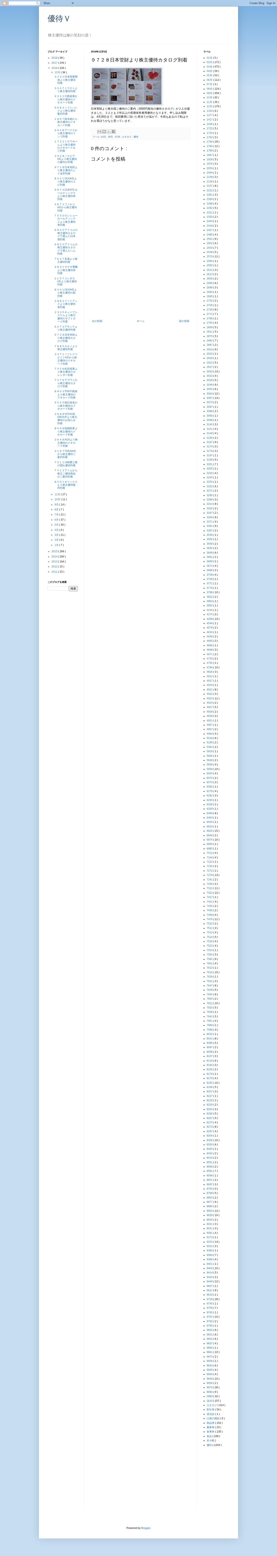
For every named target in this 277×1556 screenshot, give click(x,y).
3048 (210, 384)
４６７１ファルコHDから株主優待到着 (65, 207)
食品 (210, 1436)
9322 (210, 1246)
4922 (210, 693)
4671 (210, 654)
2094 (210, 172)
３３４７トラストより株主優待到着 (65, 90)
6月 (57, 519)
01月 (210, 57)
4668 (210, 649)
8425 (210, 1148)
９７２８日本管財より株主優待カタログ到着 (65, 338)
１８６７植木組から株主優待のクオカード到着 (65, 122)
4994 (210, 733)
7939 (210, 1012)
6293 (210, 800)
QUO (210, 1400)
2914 (210, 349)
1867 (210, 155)
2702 (210, 300)
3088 (210, 411)
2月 (57, 539)
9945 (210, 1369)
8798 (210, 1193)
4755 (210, 662)
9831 (210, 1334)
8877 (210, 1202)
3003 (210, 371)
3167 (210, 442)
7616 (210, 972)
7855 (210, 998)
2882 (210, 340)
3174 (210, 446)
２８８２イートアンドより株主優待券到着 (65, 304)
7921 (210, 1003)
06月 (210, 79)
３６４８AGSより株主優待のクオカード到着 (66, 442)
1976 (210, 163)
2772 (210, 314)
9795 (210, 1325)
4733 (210, 658)
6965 (210, 844)
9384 (210, 1255)
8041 (210, 1038)
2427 (210, 230)
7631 (210, 981)
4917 (210, 680)
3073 (210, 402)
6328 (210, 804)
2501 (210, 238)
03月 (104, 136)
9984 (210, 1392)
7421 (210, 901)
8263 (210, 1109)
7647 (210, 985)
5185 (210, 742)
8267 (210, 1118)
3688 (210, 570)
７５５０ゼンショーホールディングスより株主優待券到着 (65, 220)
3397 (210, 530)
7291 (210, 879)
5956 (210, 764)
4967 (210, 729)
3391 (210, 526)
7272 (210, 870)
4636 (210, 636)
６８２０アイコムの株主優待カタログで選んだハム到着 (65, 249)
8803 (210, 1197)
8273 (210, 1126)
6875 (210, 839)
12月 (58, 72)
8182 (210, 1082)
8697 (210, 1184)
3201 (210, 464)
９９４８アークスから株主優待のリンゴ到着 (65, 133)
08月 (210, 88)
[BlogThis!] (104, 131)
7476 (210, 919)
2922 (210, 362)
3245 (210, 477)
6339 (210, 808)
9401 (210, 1263)
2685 (210, 283)
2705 (210, 305)
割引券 (211, 1409)
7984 (210, 1025)
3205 (210, 468)
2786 (210, 318)
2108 (210, 177)
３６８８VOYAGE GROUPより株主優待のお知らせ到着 (65, 419)
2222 (210, 190)
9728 (118, 136)
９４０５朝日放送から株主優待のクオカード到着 (65, 405)
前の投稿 (184, 321)
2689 (210, 287)
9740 (210, 1303)
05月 (210, 75)
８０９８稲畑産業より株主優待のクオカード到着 (65, 431)
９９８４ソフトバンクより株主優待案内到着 (65, 110)
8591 (210, 1171)
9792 (210, 1321)
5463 (210, 747)
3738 (210, 579)
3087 (210, 406)
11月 (58, 494)
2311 (210, 212)
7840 (210, 994)
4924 (210, 702)
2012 (55, 566)
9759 (210, 1307)
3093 (210, 415)
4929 (210, 716)
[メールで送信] (99, 131)
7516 (210, 941)
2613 (210, 274)
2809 (210, 327)
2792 (210, 322)
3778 (210, 588)
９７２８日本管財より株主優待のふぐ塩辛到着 (65, 170)
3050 (210, 389)
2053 (210, 168)
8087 (210, 1047)
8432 (210, 1153)
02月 (210, 62)
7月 (57, 514)
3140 (210, 424)
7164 (210, 857)
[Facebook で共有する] (113, 131)
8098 (210, 1051)
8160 (210, 1065)
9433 (210, 1277)
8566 (210, 1166)
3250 (210, 481)
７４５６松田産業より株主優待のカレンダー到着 (65, 372)
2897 (210, 344)
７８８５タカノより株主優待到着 (65, 348)
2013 (55, 561)
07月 (210, 84)
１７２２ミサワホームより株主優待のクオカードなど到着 (65, 146)
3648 (210, 552)
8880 (210, 1206)
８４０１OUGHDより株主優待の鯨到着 (65, 292)
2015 (55, 551)
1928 (210, 159)
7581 (210, 959)
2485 (210, 234)
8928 (210, 1215)
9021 (210, 1224)
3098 (210, 420)
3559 (210, 543)
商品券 (211, 1422)
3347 (210, 512)
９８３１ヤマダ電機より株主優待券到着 (65, 270)
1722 (210, 128)
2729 (210, 309)
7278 (210, 875)
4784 (210, 667)
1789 (210, 150)
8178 (210, 1073)
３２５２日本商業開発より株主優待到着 (65, 79)
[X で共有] (109, 131)
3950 (210, 605)
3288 (210, 499)
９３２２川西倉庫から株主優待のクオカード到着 (65, 99)
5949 (210, 760)
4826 (210, 671)
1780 (210, 146)
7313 (210, 888)
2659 (210, 278)
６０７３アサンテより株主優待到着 (65, 328)
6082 (210, 786)
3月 (57, 534)
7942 (210, 1016)
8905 (210, 1210)
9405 (210, 1268)
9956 (210, 1383)
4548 (210, 623)
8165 (210, 1069)
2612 (210, 269)
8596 (210, 1175)
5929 (210, 751)
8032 (210, 1034)
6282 (210, 795)
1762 (210, 137)
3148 (210, 433)
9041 (210, 1228)
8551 (210, 1162)
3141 (210, 428)
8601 (210, 1179)
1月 (57, 545)
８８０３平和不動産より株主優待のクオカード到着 (65, 394)
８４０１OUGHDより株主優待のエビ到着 (65, 181)
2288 (210, 203)
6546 (210, 821)
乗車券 (211, 1427)
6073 (210, 782)
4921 (210, 689)
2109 (210, 181)
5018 (210, 738)
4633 (210, 632)
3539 (210, 534)
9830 (210, 1330)
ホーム (141, 321)
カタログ (127, 136)
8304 (210, 1135)
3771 (210, 583)
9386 (210, 1259)
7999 (210, 1029)
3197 (210, 455)
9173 (210, 1237)
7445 (210, 906)
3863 (210, 601)
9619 (210, 1294)
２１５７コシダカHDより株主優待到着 (65, 281)
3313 (210, 503)
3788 (210, 592)
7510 (210, 923)
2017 (55, 62)
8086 (210, 1042)
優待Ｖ (59, 18)
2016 (55, 68)
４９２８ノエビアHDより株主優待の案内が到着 (65, 159)
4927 (210, 707)
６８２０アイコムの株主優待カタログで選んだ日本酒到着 (65, 234)
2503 (210, 247)
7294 (210, 883)
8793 (210, 1188)
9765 (210, 1312)
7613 (210, 967)
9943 (210, 1365)
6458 (210, 813)
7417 (210, 897)
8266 (210, 1113)
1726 (210, 133)
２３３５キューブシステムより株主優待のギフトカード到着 (65, 317)
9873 (210, 1356)
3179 (210, 451)
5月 (57, 524)
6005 (210, 773)
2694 (210, 292)
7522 (210, 945)
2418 (210, 225)
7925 (210, 1007)
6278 (210, 791)
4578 (210, 627)
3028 (210, 380)
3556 (210, 539)
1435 (210, 124)
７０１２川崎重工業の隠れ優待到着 (65, 464)
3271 (210, 490)
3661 (210, 557)
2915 (210, 353)
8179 (210, 1078)
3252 (210, 486)
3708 (210, 574)
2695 (210, 296)
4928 (210, 711)
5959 (210, 769)
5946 (210, 755)
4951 (210, 720)
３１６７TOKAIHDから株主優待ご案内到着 (65, 454)
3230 (210, 473)
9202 (210, 1241)
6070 (210, 778)
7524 (210, 950)
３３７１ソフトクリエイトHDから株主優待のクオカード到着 (65, 359)
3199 (210, 459)
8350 (210, 1144)
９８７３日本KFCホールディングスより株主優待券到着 (65, 194)
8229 (210, 1100)
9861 (210, 1352)
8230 (210, 1104)
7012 (210, 852)
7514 (210, 937)
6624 (210, 826)
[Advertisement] (140, 287)
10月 (58, 499)
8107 (210, 1056)
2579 (210, 256)
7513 (210, 932)
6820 (210, 830)
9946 (210, 1374)
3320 (210, 508)
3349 (210, 517)
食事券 (211, 1431)
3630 (210, 548)
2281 (210, 194)
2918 (210, 358)
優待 (136, 136)
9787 (210, 1316)
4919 (210, 685)
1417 (210, 119)
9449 (210, 1281)
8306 (210, 1140)
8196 (210, 1087)
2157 (210, 185)
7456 (210, 910)
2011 (55, 571)
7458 (210, 914)
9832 (210, 1338)
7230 (210, 866)
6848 (210, 835)
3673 (210, 565)
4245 (210, 610)
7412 (210, 892)
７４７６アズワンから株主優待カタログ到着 (65, 383)
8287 (210, 1131)
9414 (210, 1272)
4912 (210, 676)
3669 (210, 561)
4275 (210, 614)
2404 (210, 221)
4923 (210, 698)
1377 (210, 115)
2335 (210, 216)
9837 (210, 1343)
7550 (210, 954)
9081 (210, 1232)
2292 (210, 208)
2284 (210, 199)
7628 (210, 976)
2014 (55, 556)
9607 (210, 1286)
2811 (210, 331)
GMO (210, 1396)
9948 (210, 1378)
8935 (210, 1219)
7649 (210, 989)
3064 (210, 393)
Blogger (145, 1528)
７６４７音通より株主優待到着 (65, 260)
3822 (210, 596)
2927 (210, 367)
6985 (210, 848)
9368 (210, 1250)
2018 (55, 57)
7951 (210, 1020)
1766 (210, 141)
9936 (210, 1361)
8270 (210, 1122)
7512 (210, 928)
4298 (210, 618)
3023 (210, 375)
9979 (210, 1387)
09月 (111, 136)
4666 (210, 645)
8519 (210, 1157)
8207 (210, 1091)
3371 (210, 521)
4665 (210, 640)
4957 (210, 724)
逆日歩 (211, 1414)
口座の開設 (213, 1418)
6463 (210, 817)
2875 (210, 336)
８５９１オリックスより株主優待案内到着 (65, 485)
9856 (210, 1347)
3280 (210, 495)
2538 (210, 252)
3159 (210, 437)
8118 (210, 1060)
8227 (210, 1096)
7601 (210, 963)
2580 (210, 261)
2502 (210, 243)
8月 (57, 509)
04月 (210, 71)
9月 (57, 504)
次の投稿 (97, 321)
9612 (210, 1290)
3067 (210, 398)
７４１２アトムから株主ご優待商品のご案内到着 (65, 473)
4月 (57, 529)
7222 (210, 861)
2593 (210, 265)
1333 (210, 110)
